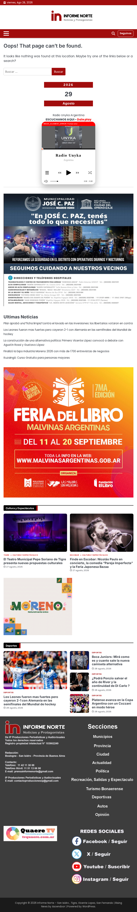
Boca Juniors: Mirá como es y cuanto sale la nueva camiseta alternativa (111, 660)
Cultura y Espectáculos (25, 555)
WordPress (88, 906)
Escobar (74, 555)
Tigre (6, 555)
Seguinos (125, 33)
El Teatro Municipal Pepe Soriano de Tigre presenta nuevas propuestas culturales (35, 561)
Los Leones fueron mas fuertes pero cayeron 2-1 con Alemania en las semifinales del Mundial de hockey (31, 700)
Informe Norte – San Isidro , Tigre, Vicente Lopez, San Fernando (75, 903)
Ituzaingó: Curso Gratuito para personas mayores (37, 358)
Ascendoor (58, 906)
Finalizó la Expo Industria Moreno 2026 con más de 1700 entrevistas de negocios (56, 351)
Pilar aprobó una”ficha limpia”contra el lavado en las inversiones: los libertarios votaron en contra (68, 323)
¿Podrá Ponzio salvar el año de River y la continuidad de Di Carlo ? (111, 681)
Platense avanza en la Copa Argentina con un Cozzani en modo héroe (112, 703)
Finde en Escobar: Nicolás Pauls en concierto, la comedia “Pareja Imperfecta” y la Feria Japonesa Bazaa (101, 562)
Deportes (9, 692)
